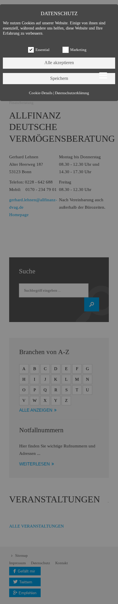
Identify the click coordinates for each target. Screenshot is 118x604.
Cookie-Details (40, 93)
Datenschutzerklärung (72, 93)
